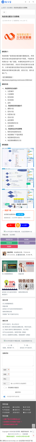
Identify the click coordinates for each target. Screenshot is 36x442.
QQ (5, 383)
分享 (25, 225)
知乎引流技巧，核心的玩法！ (11, 324)
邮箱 (6, 374)
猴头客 (20, 255)
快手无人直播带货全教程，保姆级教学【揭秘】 (16, 335)
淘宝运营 (27, 243)
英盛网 (9, 246)
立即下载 (20, 214)
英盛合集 (21, 274)
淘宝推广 (27, 239)
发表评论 (16, 20)
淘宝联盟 (9, 243)
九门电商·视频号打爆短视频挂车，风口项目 (15, 329)
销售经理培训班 (23, 292)
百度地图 (25, 434)
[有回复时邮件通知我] (4, 396)
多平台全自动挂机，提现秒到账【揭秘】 (14, 332)
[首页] (33, 425)
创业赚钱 (9, 7)
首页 (4, 7)
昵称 (6, 370)
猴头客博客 (16, 431)
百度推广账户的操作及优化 (10, 314)
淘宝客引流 (9, 239)
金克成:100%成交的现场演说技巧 (12, 309)
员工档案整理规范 (7, 274)
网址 (5, 379)
